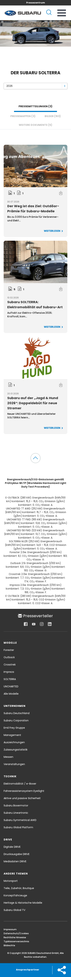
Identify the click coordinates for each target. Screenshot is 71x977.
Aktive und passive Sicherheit (22, 798)
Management (12, 735)
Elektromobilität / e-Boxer (20, 783)
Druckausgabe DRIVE (16, 854)
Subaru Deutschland (16, 713)
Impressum (10, 929)
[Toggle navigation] (61, 13)
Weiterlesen (52, 231)
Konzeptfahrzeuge (15, 895)
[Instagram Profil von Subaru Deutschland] (42, 624)
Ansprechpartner (27, 969)
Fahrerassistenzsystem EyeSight (24, 791)
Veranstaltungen (14, 764)
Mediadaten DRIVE (15, 861)
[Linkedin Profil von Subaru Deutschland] (50, 624)
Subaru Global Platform (18, 827)
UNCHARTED (11, 686)
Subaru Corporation (16, 720)
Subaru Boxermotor (16, 805)
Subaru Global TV (14, 910)
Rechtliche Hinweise (15, 937)
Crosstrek (10, 664)
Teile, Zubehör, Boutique (19, 888)
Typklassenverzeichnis (16, 941)
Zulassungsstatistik (15, 749)
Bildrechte (9, 945)
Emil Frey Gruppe (14, 728)
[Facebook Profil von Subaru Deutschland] (25, 624)
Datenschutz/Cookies (16, 933)
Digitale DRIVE (12, 847)
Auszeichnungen (14, 742)
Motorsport (11, 881)
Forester (9, 650)
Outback (9, 657)
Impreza (9, 672)
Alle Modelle (11, 694)
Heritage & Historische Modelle (23, 903)
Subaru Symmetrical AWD (20, 820)
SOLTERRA (10, 679)
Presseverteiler (37, 615)
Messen (8, 757)
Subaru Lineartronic (16, 813)
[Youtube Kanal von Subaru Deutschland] (34, 624)
